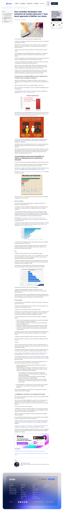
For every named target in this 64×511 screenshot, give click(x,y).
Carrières (45, 487)
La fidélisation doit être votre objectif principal (8, 21)
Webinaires (22, 487)
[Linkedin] (18, 502)
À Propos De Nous (47, 485)
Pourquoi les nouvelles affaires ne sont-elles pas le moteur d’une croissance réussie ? (8, 14)
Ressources (25, 7)
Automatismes (34, 496)
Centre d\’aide (23, 485)
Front (10, 487)
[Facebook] (24, 502)
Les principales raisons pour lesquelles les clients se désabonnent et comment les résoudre (8, 18)
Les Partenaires (23, 492)
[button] (42, 3)
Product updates (23, 494)
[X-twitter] (26, 502)
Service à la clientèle (18, 7)
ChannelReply (11, 485)
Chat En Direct (34, 492)
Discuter (33, 494)
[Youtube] (22, 502)
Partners (22, 490)
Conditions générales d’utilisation (38, 501)
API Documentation (24, 496)
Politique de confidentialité (50, 501)
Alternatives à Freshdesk (13, 492)
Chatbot (33, 485)
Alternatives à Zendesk (12, 490)
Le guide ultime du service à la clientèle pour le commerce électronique (30, 451)
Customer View (34, 490)
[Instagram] (20, 502)
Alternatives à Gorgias (12, 493)
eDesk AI (33, 487)
